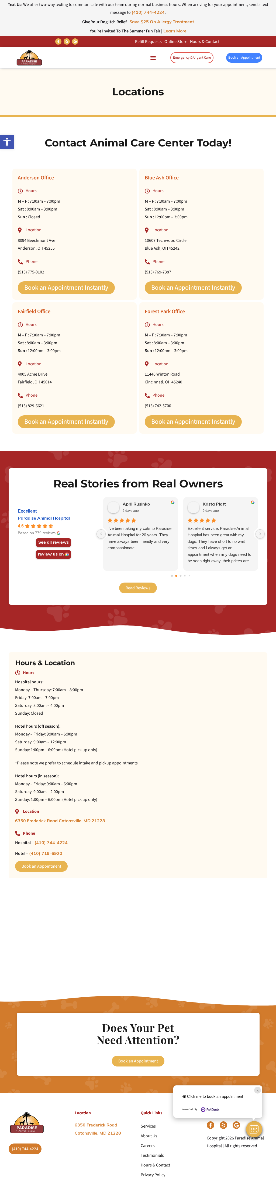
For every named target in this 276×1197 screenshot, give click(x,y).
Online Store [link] (175, 41)
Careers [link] (148, 1146)
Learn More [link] (174, 31)
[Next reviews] (260, 534)
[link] (7, 142)
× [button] (257, 1090)
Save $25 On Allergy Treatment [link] (161, 22)
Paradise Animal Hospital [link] (44, 518)
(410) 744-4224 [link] (148, 13)
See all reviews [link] (53, 542)
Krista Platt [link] (214, 504)
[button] (254, 1129)
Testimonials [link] (152, 1155)
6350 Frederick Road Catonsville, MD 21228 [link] (60, 821)
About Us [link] (149, 1136)
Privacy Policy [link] (153, 1175)
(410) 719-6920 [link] (45, 854)
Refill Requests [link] (148, 41)
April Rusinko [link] (136, 504)
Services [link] (148, 1126)
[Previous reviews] (101, 534)
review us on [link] (51, 554)
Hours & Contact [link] (204, 41)
